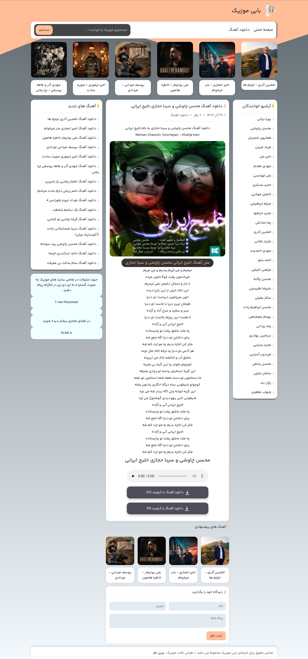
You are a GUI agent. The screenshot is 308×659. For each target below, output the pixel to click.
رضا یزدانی (263, 326)
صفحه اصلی (263, 30)
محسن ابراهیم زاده (257, 307)
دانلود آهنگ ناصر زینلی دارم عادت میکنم (66, 191)
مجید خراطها (262, 213)
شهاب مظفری (261, 392)
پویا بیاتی (264, 119)
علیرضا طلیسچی (260, 288)
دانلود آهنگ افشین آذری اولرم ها (72, 119)
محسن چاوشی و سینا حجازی (171, 128)
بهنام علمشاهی (260, 317)
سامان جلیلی (262, 373)
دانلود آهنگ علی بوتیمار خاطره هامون (69, 138)
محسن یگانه (262, 279)
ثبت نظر (216, 636)
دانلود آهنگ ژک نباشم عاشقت (74, 210)
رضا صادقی (263, 222)
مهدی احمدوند (260, 251)
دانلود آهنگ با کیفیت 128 (165, 508)
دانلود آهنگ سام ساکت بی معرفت (71, 263)
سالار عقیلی (263, 298)
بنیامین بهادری (260, 335)
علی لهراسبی (262, 175)
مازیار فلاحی (262, 241)
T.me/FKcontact (66, 302)
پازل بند (265, 382)
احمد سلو (264, 260)
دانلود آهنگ (239, 30)
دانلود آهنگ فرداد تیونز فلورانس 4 (71, 200)
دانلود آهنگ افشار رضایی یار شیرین (70, 181)
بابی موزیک (246, 11)
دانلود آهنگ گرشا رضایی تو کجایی (71, 219)
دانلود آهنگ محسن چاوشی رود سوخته (68, 244)
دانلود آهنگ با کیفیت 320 (165, 492)
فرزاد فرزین (263, 147)
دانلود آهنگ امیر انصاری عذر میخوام (70, 128)
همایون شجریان (259, 138)
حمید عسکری (262, 185)
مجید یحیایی (262, 345)
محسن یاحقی (261, 364)
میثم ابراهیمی (260, 203)
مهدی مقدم (262, 166)
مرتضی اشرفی (261, 270)
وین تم (158, 653)
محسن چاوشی (260, 128)
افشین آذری (262, 232)
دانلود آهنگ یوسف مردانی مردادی (71, 147)
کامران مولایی (261, 194)
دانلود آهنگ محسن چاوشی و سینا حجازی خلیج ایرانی (177, 106)
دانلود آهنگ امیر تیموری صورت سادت (69, 156)
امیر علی (265, 156)
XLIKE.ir (66, 333)
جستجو (44, 30)
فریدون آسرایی (260, 354)
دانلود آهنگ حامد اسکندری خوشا (72, 253)
